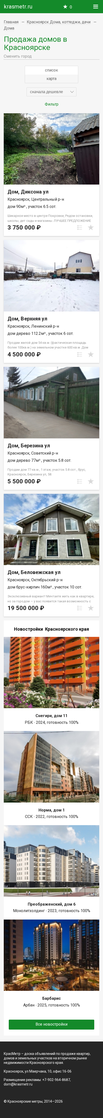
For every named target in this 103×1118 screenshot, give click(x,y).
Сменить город (18, 56)
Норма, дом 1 (51, 810)
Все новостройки (52, 1024)
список (51, 70)
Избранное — (71, 7)
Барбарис (51, 998)
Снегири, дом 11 (52, 715)
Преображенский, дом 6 (52, 904)
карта (51, 78)
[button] (51, 91)
